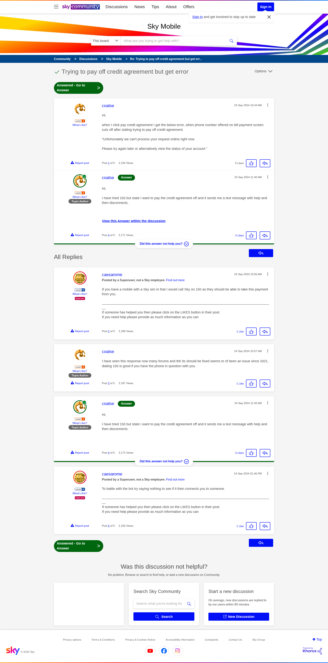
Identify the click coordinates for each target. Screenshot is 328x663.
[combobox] (173, 41)
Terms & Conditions (103, 639)
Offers (188, 6)
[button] (267, 105)
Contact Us (235, 639)
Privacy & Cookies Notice (140, 639)
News (139, 6)
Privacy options (72, 639)
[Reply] (265, 163)
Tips (155, 6)
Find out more (175, 280)
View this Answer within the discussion (134, 221)
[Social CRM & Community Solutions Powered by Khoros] (312, 650)
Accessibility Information (180, 639)
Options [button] (260, 71)
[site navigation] (56, 7)
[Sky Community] (81, 7)
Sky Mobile (164, 26)
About (171, 6)
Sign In (265, 7)
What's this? (80, 124)
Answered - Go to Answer (78, 87)
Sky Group (258, 639)
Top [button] (319, 639)
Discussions (117, 6)
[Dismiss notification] (269, 17)
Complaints (211, 639)
